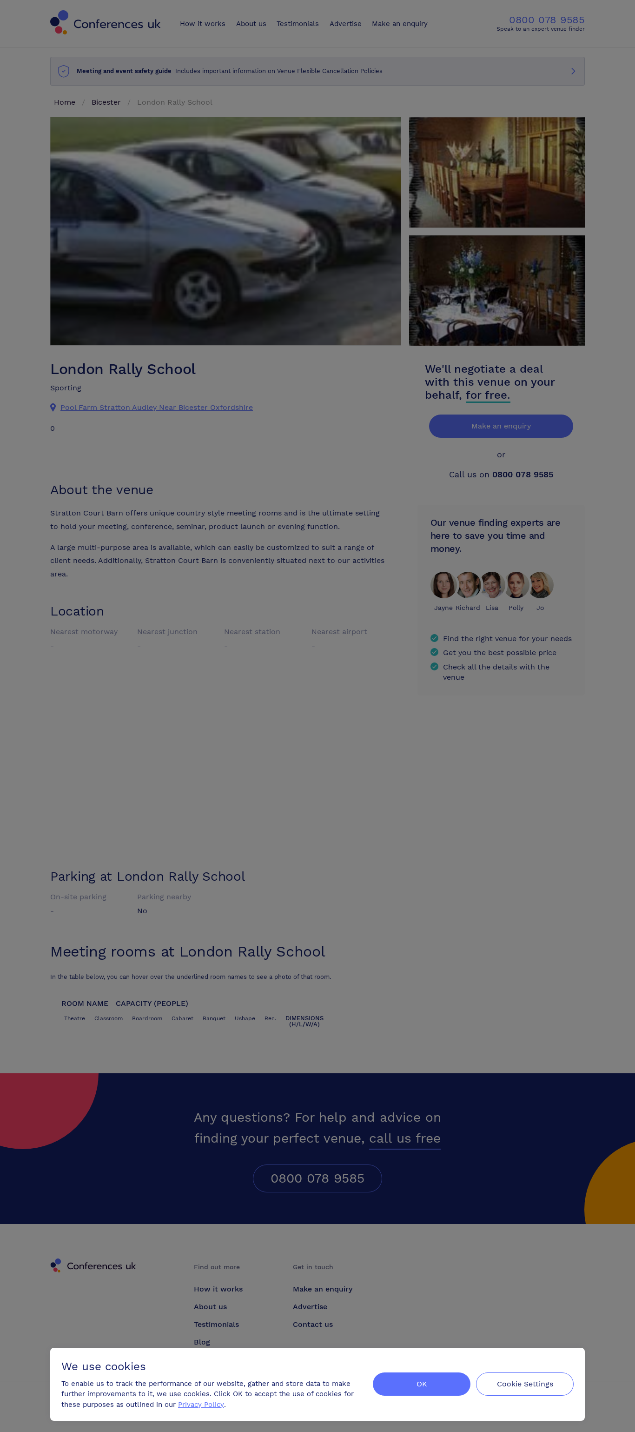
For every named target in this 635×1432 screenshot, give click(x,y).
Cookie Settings (525, 1383)
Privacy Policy (201, 1404)
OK (422, 1383)
